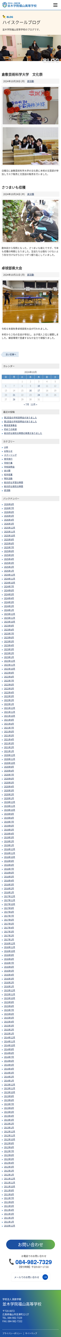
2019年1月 (9, 845)
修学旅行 (8, 458)
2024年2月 (9, 606)
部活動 (30, 81)
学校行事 (8, 462)
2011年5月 (9, 1206)
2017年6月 (9, 919)
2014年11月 (9, 1041)
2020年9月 (9, 766)
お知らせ (8, 451)
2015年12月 (9, 990)
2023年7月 (9, 633)
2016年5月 (9, 970)
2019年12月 (9, 802)
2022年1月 (9, 704)
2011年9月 (9, 1190)
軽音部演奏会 (10, 425)
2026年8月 (9, 504)
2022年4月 (9, 692)
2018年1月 (9, 892)
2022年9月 (9, 672)
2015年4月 (9, 1021)
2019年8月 (9, 817)
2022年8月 (9, 676)
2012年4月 (9, 1162)
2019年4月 (9, 833)
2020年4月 (9, 786)
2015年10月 (9, 998)
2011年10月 (9, 1186)
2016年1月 (9, 986)
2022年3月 (9, 696)
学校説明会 (9, 466)
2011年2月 (9, 1217)
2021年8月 (9, 723)
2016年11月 (9, 947)
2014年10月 (9, 1045)
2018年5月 (9, 876)
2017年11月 (9, 900)
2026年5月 (9, 515)
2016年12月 (9, 943)
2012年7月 (9, 1151)
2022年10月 (9, 668)
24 (39, 394)
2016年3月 (9, 978)
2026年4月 (9, 519)
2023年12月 (9, 613)
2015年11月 (9, 994)
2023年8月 (9, 629)
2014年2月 (9, 1076)
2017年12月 (9, 896)
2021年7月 (9, 727)
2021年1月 (9, 751)
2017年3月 (9, 931)
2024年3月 (9, 602)
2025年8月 (9, 543)
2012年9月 (9, 1143)
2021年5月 (9, 735)
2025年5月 (9, 555)
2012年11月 (9, 1135)
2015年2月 (9, 1029)
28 (14, 399)
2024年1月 (9, 610)
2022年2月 (9, 700)
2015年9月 (9, 1002)
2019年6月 (9, 825)
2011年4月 (9, 1209)
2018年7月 (9, 868)
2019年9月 (9, 813)
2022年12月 (9, 660)
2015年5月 (9, 1017)
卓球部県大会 (12, 267)
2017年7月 (9, 915)
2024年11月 (9, 578)
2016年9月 (9, 955)
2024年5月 (9, 594)
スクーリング (10, 454)
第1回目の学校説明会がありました (20, 421)
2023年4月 (9, 645)
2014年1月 (9, 1080)
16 (30, 390)
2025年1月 (9, 570)
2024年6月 (9, 590)
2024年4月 (9, 598)
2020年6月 (9, 778)
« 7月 (26, 404)
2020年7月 (9, 774)
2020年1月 (9, 798)
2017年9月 (9, 908)
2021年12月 (9, 708)
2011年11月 (9, 1182)
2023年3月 (9, 649)
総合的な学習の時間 (13, 482)
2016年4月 (9, 974)
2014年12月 (9, 1037)
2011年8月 (9, 1194)
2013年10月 (9, 1092)
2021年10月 (9, 715)
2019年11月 (9, 806)
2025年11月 (9, 531)
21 (14, 394)
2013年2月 (9, 1123)
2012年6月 (9, 1155)
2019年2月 (9, 841)
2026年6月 (9, 512)
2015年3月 (9, 1025)
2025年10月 (9, 535)
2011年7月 (9, 1198)
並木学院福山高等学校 (21, 1302)
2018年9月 (9, 861)
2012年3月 (9, 1166)
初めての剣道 (10, 429)
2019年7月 (9, 821)
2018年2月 (9, 888)
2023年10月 (9, 621)
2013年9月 (9, 1096)
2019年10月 (9, 809)
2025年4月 (9, 559)
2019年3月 (9, 837)
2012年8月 (9, 1147)
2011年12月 (9, 1178)
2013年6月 (9, 1108)
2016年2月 (9, 982)
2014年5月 (9, 1064)
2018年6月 (9, 872)
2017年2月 (9, 935)
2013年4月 (9, 1115)
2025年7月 (9, 547)
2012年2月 (9, 1170)
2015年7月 (9, 1010)
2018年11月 (9, 853)
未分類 (30, 194)
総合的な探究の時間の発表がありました (23, 433)
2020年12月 (9, 755)
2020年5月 (9, 782)
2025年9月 (9, 539)
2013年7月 (9, 1104)
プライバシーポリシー (12, 1333)
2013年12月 (9, 1084)
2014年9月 (9, 1049)
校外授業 (8, 474)
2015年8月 (9, 1006)
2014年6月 (9, 1060)
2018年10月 (9, 857)
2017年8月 (9, 911)
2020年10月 (9, 763)
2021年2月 (9, 747)
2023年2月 (9, 653)
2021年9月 (9, 719)
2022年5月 (9, 688)
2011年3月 (9, 1213)
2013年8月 (9, 1100)
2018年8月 (9, 864)
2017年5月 (9, 923)
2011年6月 (9, 1202)
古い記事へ (11, 354)
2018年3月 (9, 884)
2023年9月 (9, 625)
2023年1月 (9, 657)
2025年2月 (9, 566)
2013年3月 (9, 1119)
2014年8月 (9, 1053)
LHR (6, 447)
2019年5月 (9, 829)
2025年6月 (9, 551)
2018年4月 (9, 880)
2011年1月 (9, 1221)
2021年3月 (9, 743)
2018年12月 (9, 849)
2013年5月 (9, 1111)
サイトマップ (31, 1333)
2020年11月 (9, 759)
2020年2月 (9, 794)
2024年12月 (9, 574)
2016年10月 (9, 951)
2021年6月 (9, 731)
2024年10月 (9, 582)
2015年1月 (9, 1033)
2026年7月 (9, 508)
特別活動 (8, 478)
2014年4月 (9, 1068)
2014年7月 (9, 1056)
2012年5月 (9, 1159)
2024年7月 (9, 586)
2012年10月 (9, 1139)
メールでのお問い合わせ (26, 1277)
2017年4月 (9, 927)
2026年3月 (9, 523)
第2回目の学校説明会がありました (20, 417)
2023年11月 (9, 617)
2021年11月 (9, 711)
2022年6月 (9, 684)
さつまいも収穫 (14, 187)
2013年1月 (9, 1127)
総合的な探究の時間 (13, 486)
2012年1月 (9, 1174)
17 (39, 390)
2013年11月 (9, 1088)
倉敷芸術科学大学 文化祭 (22, 74)
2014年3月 (9, 1072)
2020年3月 (9, 790)
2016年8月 (9, 958)
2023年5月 (9, 641)
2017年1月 (9, 939)
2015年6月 (9, 1013)
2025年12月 (9, 527)
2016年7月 (9, 962)
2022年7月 (9, 680)
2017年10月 (9, 904)
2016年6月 (9, 966)
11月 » (34, 404)
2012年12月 (9, 1131)
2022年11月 (9, 664)
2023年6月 (9, 637)
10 (39, 385)
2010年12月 (9, 1225)
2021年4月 (9, 739)
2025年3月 (9, 562)
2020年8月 (9, 770)
